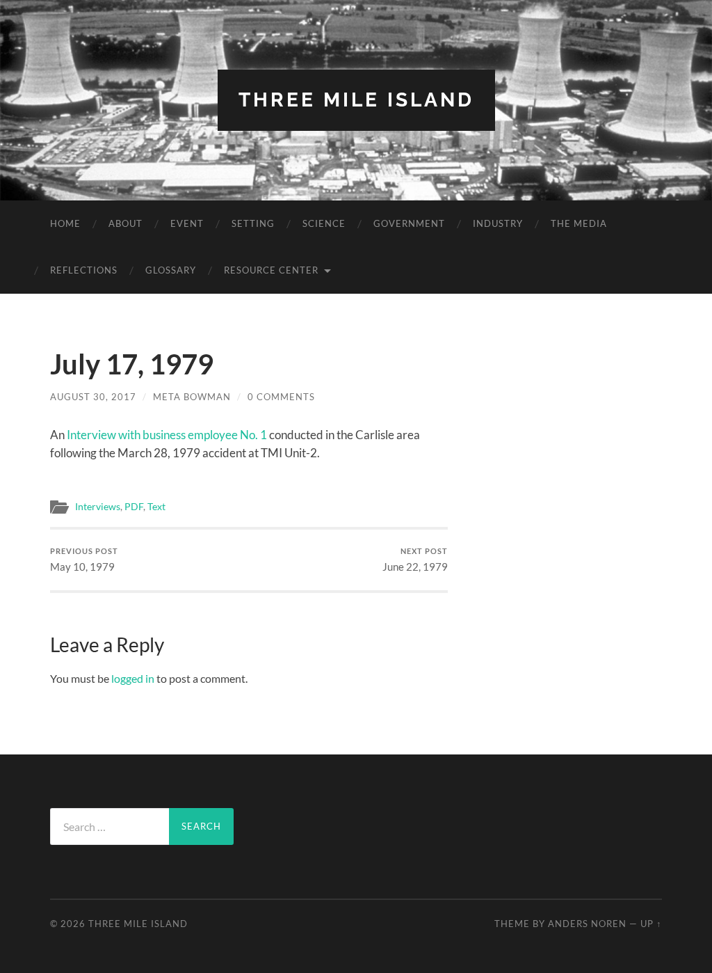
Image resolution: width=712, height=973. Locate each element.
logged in (132, 678)
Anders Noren (587, 923)
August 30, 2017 (93, 396)
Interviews (97, 506)
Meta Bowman (192, 396)
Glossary (170, 270)
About (125, 223)
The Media (579, 223)
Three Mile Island (356, 99)
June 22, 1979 (415, 559)
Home (65, 223)
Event (187, 223)
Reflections (84, 270)
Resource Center (271, 270)
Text (156, 506)
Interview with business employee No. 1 (167, 434)
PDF (133, 506)
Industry (498, 223)
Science (324, 223)
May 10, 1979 (84, 559)
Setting (253, 223)
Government (409, 223)
